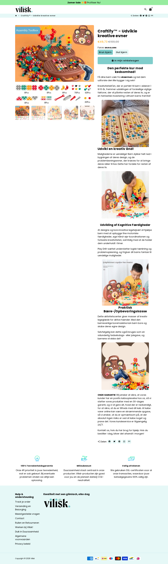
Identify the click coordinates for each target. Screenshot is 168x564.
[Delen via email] (152, 15)
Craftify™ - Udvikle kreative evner (38, 15)
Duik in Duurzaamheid (27, 531)
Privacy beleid (22, 543)
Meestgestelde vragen (27, 513)
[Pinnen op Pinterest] (146, 15)
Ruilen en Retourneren (27, 522)
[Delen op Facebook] (141, 15)
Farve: (107, 47)
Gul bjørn (121, 52)
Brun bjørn (105, 52)
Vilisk (33, 558)
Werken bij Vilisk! (24, 527)
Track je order (22, 501)
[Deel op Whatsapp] (149, 15)
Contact (19, 518)
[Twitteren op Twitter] (143, 15)
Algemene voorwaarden (22, 537)
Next (90, 64)
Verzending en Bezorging (23, 508)
